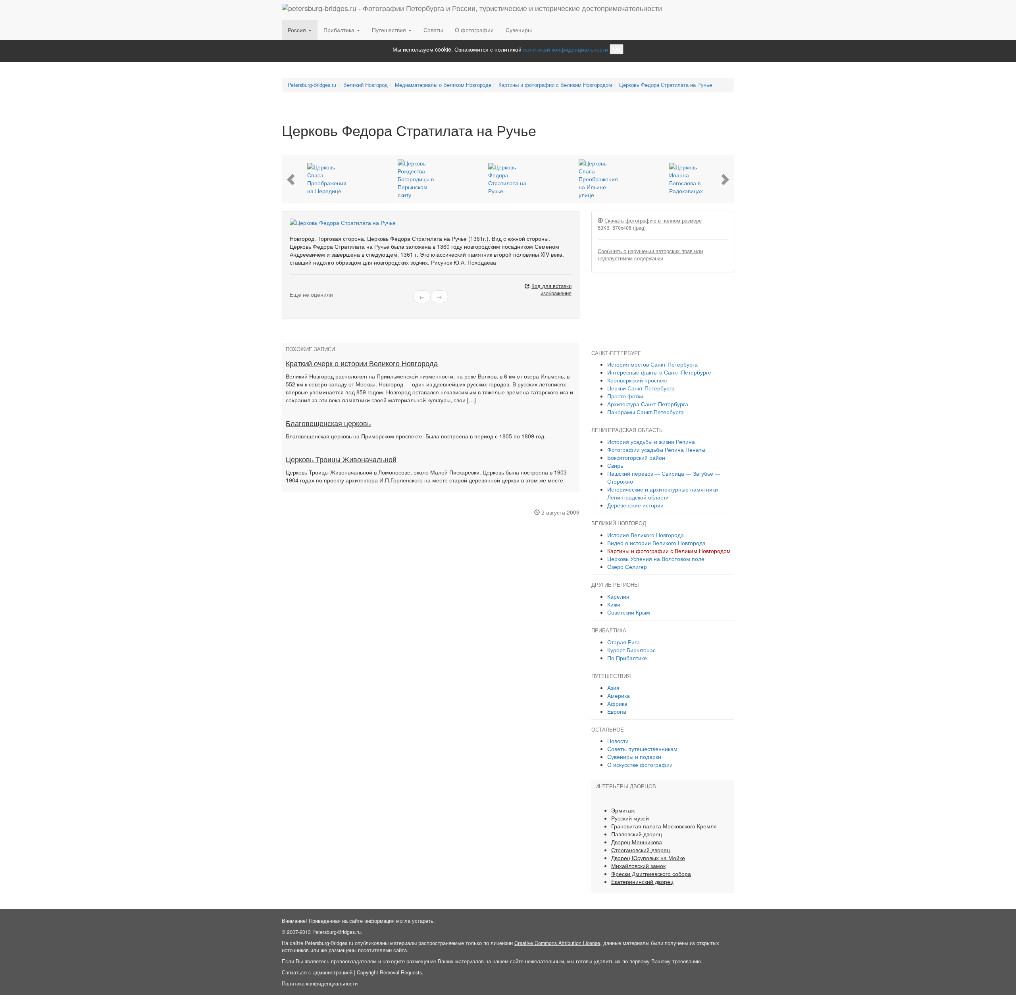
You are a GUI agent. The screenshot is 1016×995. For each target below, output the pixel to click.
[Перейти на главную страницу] (472, 10)
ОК (616, 49)
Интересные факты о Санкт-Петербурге (659, 372)
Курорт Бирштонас (631, 650)
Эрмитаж (623, 810)
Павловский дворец (636, 834)
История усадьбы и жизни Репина (651, 442)
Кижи (613, 604)
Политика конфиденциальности (320, 983)
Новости (618, 741)
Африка (617, 703)
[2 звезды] (296, 287)
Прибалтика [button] (339, 30)
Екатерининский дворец (642, 882)
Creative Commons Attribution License (557, 943)
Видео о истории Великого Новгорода (656, 543)
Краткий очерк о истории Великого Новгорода (362, 364)
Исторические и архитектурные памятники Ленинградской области (662, 493)
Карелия (618, 596)
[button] (292, 179)
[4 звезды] (306, 287)
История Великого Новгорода (645, 535)
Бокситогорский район (636, 457)
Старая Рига (623, 642)
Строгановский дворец (640, 850)
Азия (613, 688)
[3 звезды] (301, 287)
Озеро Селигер (627, 566)
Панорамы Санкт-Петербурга (645, 412)
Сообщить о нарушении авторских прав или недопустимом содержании (650, 255)
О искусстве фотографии (640, 764)
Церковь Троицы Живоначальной (341, 460)
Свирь (615, 465)
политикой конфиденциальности (565, 49)
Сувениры (519, 30)
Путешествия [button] (390, 30)
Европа (616, 711)
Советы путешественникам (642, 749)
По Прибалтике (627, 658)
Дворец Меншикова (636, 842)
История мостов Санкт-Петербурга (652, 364)
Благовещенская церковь (328, 424)
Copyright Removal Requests (389, 972)
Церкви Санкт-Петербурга (641, 388)
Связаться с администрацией (317, 972)
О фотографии (474, 30)
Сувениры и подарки (634, 757)
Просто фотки (625, 396)
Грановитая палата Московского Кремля (664, 826)
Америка (618, 695)
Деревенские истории (635, 505)
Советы (433, 30)
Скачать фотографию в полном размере (653, 220)
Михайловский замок (638, 866)
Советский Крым (628, 612)
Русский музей (630, 818)
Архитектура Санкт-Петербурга (647, 404)
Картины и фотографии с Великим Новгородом (669, 551)
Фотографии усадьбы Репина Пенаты (656, 449)
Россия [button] (298, 30)
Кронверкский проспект (637, 380)
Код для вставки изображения (551, 289)
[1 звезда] (292, 287)
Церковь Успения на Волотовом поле (655, 559)
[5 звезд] (311, 287)
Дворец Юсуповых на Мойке (648, 858)
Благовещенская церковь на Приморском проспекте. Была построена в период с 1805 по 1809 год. (416, 436)
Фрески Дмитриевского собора (651, 874)
